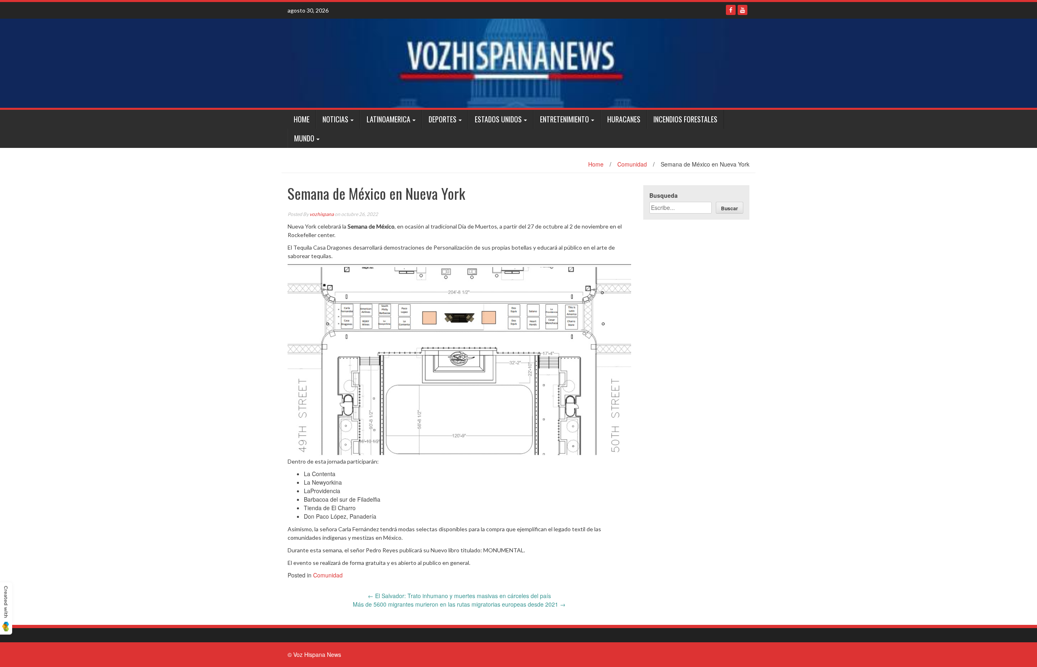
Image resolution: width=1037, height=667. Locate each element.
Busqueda (663, 195)
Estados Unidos (498, 119)
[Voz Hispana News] (518, 63)
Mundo (304, 138)
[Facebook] (731, 10)
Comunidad (632, 164)
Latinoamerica (388, 119)
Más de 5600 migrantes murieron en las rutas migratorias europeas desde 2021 (459, 604)
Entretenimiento (564, 119)
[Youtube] (742, 10)
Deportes (443, 119)
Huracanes (623, 119)
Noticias (335, 119)
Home (301, 119)
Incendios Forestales (685, 119)
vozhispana (321, 214)
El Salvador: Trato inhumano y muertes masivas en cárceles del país (459, 596)
